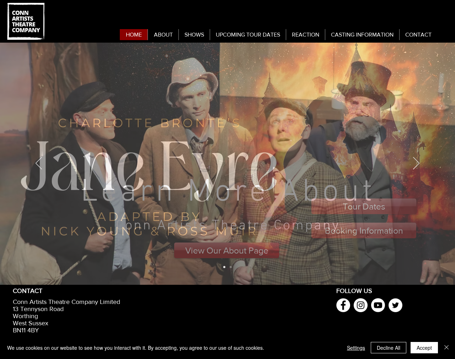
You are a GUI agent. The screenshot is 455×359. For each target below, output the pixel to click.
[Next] (416, 163)
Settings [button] (356, 347)
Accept (424, 347)
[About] (231, 267)
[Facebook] (343, 305)
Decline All (388, 347)
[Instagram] (361, 305)
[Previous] (39, 163)
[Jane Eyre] (224, 267)
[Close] (446, 347)
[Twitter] (395, 305)
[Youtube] (378, 305)
